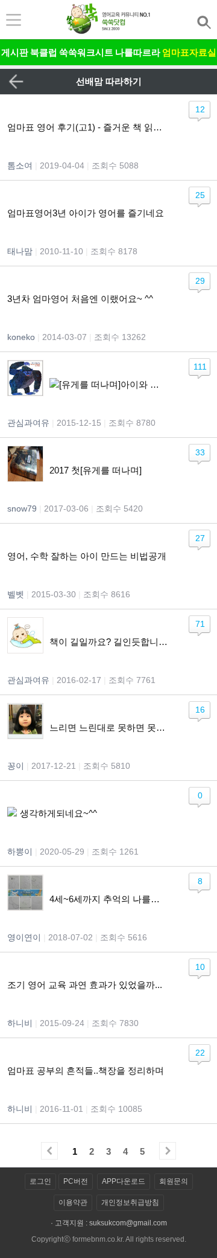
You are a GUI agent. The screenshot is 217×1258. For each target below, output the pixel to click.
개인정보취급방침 (130, 1202)
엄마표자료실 (189, 52)
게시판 (14, 52)
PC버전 (75, 1181)
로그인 (40, 1181)
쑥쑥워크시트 (86, 52)
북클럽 (43, 52)
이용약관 (72, 1202)
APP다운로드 (123, 1181)
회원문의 (173, 1181)
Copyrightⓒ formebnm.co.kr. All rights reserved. (108, 1239)
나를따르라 (137, 52)
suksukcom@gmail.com (128, 1223)
